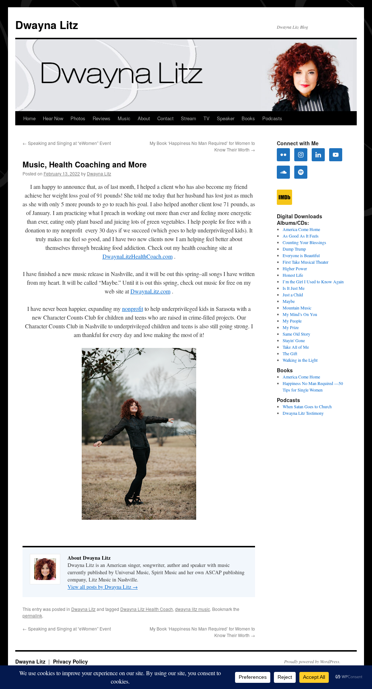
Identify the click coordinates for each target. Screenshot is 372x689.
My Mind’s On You (300, 314)
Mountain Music (297, 308)
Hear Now (53, 118)
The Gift (290, 353)
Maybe (289, 301)
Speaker (225, 118)
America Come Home (301, 229)
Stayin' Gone (294, 340)
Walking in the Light (300, 360)
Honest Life (293, 275)
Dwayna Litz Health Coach (146, 609)
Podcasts (272, 118)
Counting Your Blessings (304, 242)
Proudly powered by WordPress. (312, 661)
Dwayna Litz (46, 24)
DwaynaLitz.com (150, 291)
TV (206, 118)
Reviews (101, 118)
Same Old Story (296, 334)
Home (29, 118)
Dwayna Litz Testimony (303, 413)
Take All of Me (296, 347)
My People (292, 321)
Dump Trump (294, 249)
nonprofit (132, 308)
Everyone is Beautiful (301, 255)
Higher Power (295, 268)
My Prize (291, 327)
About (144, 118)
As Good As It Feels (301, 236)
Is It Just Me (293, 288)
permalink (32, 615)
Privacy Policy (70, 661)
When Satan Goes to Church (307, 406)
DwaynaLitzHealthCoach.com (137, 256)
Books (248, 118)
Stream (188, 118)
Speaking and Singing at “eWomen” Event (67, 143)
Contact (165, 118)
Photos (77, 118)
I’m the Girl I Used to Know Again (313, 281)
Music (124, 118)
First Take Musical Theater (305, 262)
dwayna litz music (192, 609)
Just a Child (293, 294)
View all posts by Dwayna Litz (103, 586)
